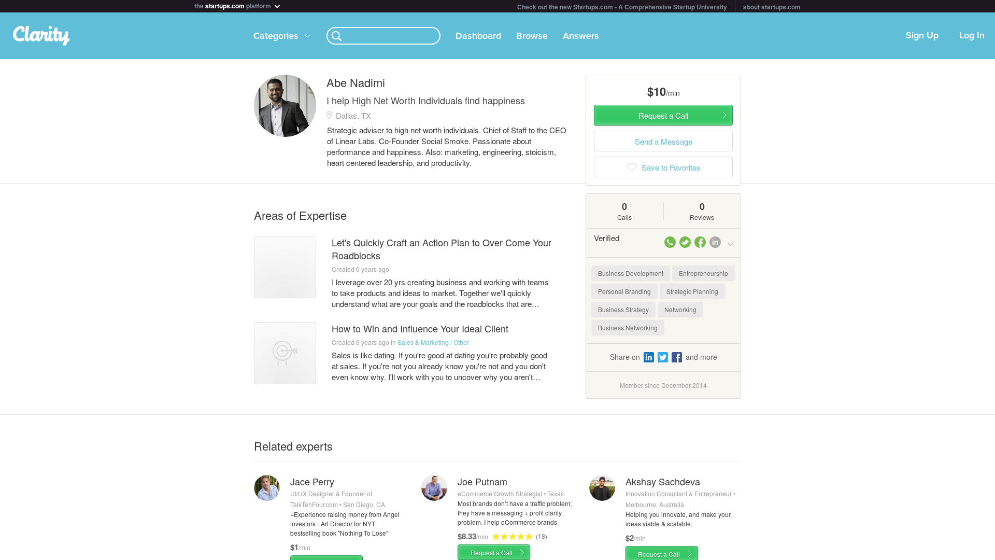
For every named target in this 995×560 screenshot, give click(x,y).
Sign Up (922, 35)
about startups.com (772, 6)
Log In (972, 35)
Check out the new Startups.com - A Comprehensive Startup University (622, 6)
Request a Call (492, 552)
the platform (233, 5)
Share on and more (663, 357)
